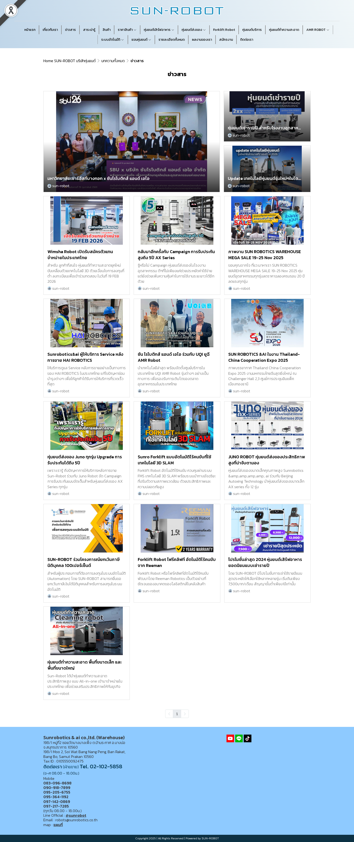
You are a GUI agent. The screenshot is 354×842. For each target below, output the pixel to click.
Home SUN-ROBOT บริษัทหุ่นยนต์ (69, 61)
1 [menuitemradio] (177, 713)
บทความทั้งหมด (113, 61)
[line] (239, 738)
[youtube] (230, 738)
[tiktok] (247, 738)
